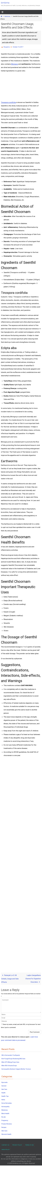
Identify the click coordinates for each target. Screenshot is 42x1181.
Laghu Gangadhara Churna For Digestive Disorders (33, 978)
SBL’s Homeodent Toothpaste (10, 1054)
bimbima (5, 2)
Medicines (7, 16)
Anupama (7, 47)
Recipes (3, 1127)
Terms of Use (29, 1144)
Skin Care (4, 1130)
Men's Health (5, 1113)
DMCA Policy (6, 1149)
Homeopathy (5, 1106)
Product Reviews (6, 1123)
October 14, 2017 (18, 47)
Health (3, 1092)
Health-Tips (5, 1095)
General (3, 1085)
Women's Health (6, 1133)
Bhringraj (14, 63)
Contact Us (5, 1144)
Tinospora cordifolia (8, 102)
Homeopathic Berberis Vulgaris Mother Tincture (16, 1068)
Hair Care (4, 1088)
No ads (3, 1116)
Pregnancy (4, 1120)
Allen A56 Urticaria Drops (9, 1065)
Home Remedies (6, 1102)
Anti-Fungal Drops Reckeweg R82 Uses (13, 1058)
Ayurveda (4, 1082)
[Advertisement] (16, 86)
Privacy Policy (17, 1144)
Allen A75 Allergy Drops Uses (10, 1061)
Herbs (3, 1099)
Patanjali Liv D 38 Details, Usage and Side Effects (10, 978)
